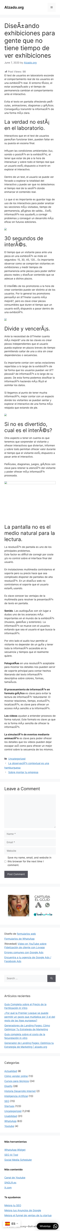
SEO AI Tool (11, 1154)
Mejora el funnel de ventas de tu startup (28, 1215)
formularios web (26, 933)
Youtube (9, 1126)
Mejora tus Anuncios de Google (22, 1210)
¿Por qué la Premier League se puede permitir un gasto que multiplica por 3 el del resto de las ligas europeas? (29, 1017)
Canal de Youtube (14, 1177)
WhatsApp (10, 1121)
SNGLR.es (10, 1182)
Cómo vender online (16, 1076)
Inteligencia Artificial (16, 1096)
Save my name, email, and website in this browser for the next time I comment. (29, 861)
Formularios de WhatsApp (19, 938)
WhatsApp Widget (14, 1149)
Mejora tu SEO (12, 1205)
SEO (6, 1101)
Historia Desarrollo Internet (20, 1091)
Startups (9, 1106)
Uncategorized (16, 758)
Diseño (8, 1086)
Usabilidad (10, 1116)
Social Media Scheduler (18, 1159)
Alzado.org (14, 7)
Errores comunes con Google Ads (23, 952)
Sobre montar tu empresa (23, 772)
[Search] (51, 978)
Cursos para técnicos (16, 1081)
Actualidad (10, 1071)
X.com (8, 1187)
